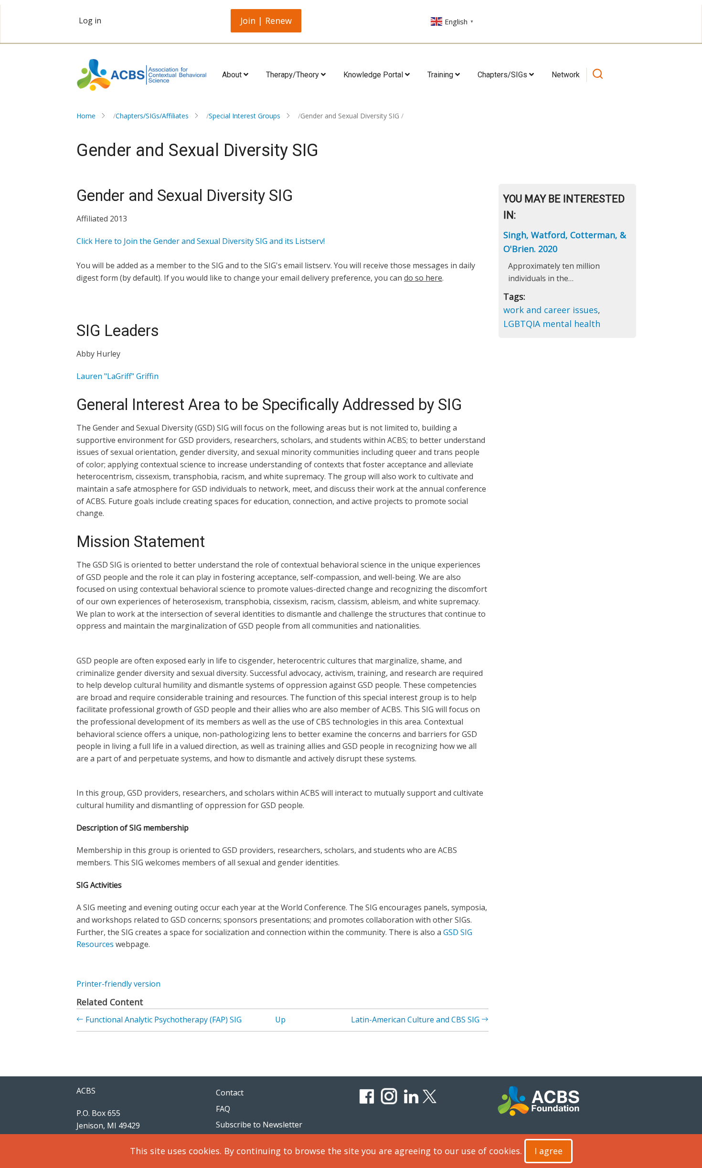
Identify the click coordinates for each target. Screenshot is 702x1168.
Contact (230, 1092)
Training (441, 74)
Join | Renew (266, 20)
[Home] (141, 75)
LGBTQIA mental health (551, 323)
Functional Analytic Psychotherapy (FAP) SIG (163, 1019)
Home (86, 115)
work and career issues (550, 310)
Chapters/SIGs (503, 74)
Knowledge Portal (374, 74)
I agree (548, 1151)
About (233, 74)
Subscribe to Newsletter (259, 1124)
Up (280, 1019)
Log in (90, 20)
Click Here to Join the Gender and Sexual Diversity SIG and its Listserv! (200, 241)
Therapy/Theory (293, 74)
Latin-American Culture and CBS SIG (416, 1019)
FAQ (223, 1109)
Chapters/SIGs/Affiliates (152, 115)
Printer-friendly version (118, 984)
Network (566, 74)
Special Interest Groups (244, 115)
